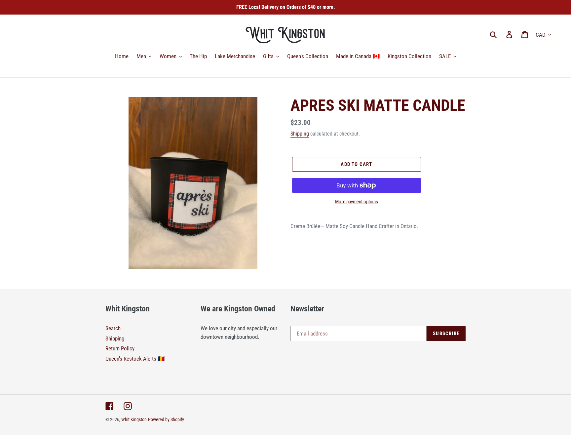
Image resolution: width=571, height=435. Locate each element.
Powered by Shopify (166, 419)
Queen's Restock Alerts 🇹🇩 (135, 358)
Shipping (299, 134)
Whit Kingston (134, 419)
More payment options (356, 202)
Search (113, 328)
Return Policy (119, 348)
